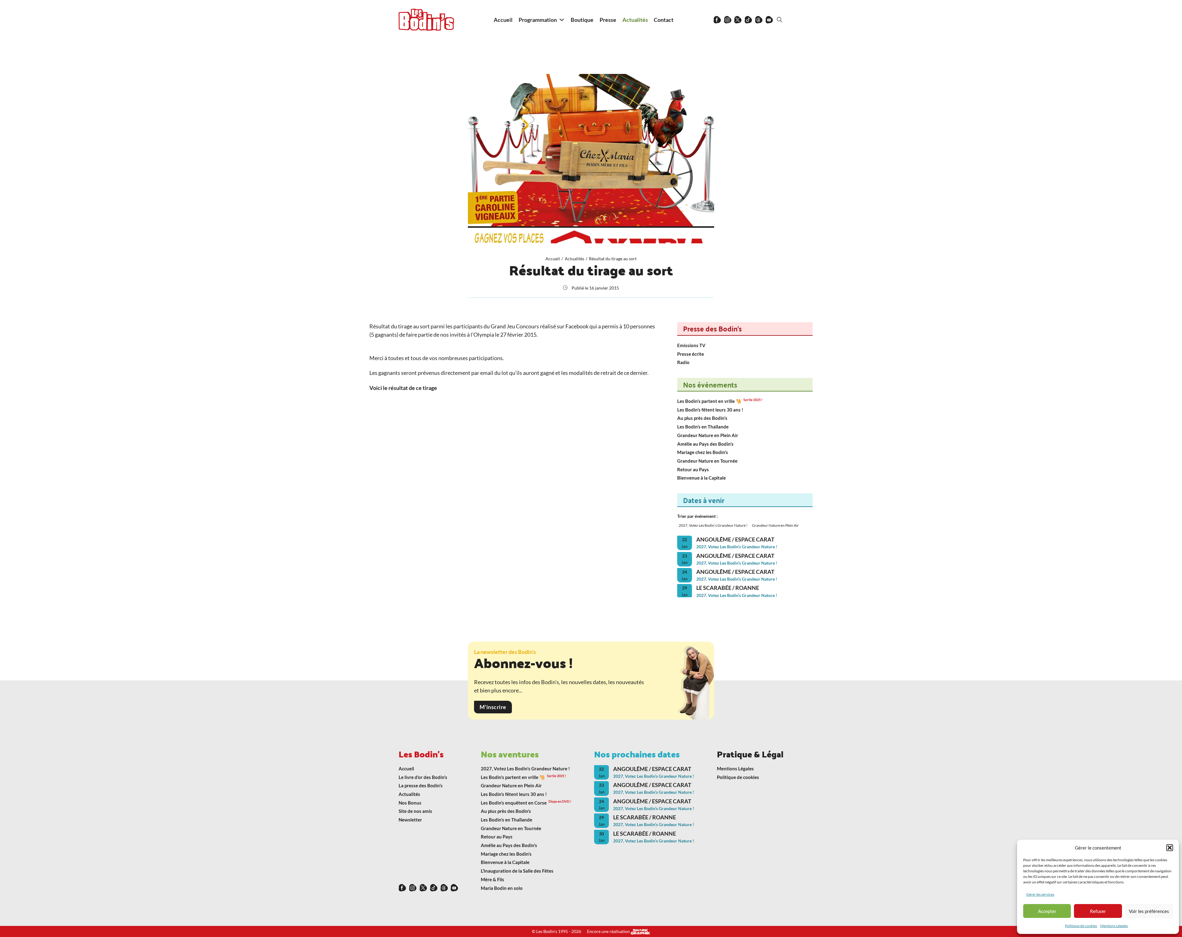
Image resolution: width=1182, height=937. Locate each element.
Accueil (503, 19)
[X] (738, 19)
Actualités (635, 19)
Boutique (582, 19)
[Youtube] (769, 19)
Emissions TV (691, 345)
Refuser (1098, 911)
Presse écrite (690, 354)
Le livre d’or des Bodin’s (423, 777)
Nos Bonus (410, 802)
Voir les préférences (1149, 911)
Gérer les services (1040, 894)
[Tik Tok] (748, 19)
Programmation (538, 19)
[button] (1170, 848)
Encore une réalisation (609, 931)
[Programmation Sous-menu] (562, 19)
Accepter (1047, 911)
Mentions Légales (1114, 925)
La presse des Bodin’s (421, 785)
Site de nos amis (415, 811)
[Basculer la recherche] (779, 19)
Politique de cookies (1081, 925)
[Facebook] (717, 19)
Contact (663, 19)
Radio (683, 362)
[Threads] (758, 19)
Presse (608, 19)
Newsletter (410, 819)
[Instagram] (727, 19)
